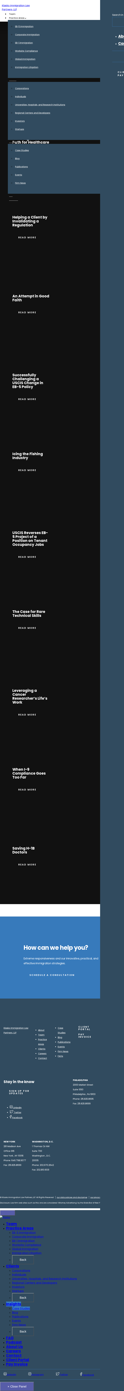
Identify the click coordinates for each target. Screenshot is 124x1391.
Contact (42, 1058)
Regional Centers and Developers (34, 1283)
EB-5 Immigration (24, 1232)
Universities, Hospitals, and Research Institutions (44, 1279)
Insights (13, 1304)
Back (23, 1259)
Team (41, 1034)
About (41, 1030)
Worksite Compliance (26, 1245)
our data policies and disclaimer (72, 1197)
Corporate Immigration (28, 1237)
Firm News (63, 1051)
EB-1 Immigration (23, 1241)
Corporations (21, 1270)
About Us (14, 1346)
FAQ (10, 1337)
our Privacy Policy (98, 1197)
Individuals (19, 1274)
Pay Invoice (17, 1364)
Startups (18, 1291)
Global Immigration (25, 1249)
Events (61, 1046)
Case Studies (21, 1308)
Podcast (14, 1342)
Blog (60, 1037)
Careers (42, 1053)
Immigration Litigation (26, 1253)
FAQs (60, 1056)
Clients (41, 1048)
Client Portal (17, 1359)
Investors (18, 1287)
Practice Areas (20, 1228)
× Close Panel (17, 1386)
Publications (64, 1042)
